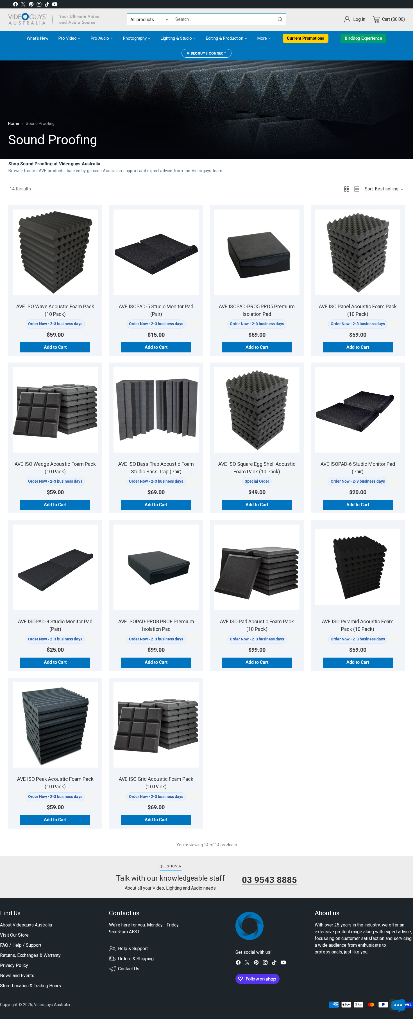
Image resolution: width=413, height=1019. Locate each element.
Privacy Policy (14, 965)
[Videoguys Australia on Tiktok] (47, 5)
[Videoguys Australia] (56, 19)
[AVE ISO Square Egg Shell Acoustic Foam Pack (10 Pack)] (256, 409)
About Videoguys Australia (26, 925)
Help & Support (133, 948)
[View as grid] (346, 189)
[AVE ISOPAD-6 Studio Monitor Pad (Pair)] (357, 409)
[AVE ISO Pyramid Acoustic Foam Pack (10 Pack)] (357, 567)
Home (13, 123)
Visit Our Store (14, 935)
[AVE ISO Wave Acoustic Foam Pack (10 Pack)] (55, 252)
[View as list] (356, 189)
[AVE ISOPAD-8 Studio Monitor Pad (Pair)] (55, 567)
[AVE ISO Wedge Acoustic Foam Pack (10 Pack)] (55, 409)
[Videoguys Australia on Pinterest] (31, 5)
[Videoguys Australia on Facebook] (15, 5)
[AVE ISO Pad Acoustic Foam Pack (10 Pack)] (256, 567)
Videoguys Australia (52, 1004)
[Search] (280, 19)
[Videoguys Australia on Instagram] (39, 5)
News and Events (17, 975)
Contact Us (128, 968)
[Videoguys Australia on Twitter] (23, 5)
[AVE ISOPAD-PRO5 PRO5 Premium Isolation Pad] (256, 252)
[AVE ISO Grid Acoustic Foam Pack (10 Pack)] (156, 724)
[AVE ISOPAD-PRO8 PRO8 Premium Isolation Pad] (156, 567)
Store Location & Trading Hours (30, 985)
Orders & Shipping (136, 958)
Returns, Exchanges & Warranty (30, 955)
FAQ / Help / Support (20, 945)
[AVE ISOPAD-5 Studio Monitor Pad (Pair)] (156, 252)
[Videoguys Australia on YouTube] (55, 5)
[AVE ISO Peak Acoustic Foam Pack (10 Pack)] (55, 724)
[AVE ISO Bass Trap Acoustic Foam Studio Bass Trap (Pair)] (156, 409)
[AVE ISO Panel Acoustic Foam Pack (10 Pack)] (357, 252)
